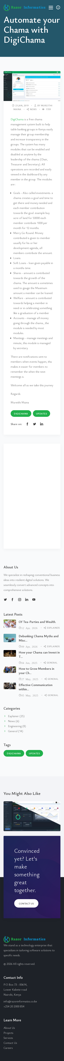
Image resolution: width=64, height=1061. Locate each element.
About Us (9, 1028)
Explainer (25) (16, 716)
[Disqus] (32, 495)
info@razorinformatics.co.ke (20, 1001)
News (33, 109)
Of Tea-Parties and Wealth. (37, 622)
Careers (8, 1048)
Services (8, 1038)
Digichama (21, 413)
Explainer (53, 627)
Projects (8, 1033)
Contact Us (26, 903)
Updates (41, 413)
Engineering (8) (17, 726)
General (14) (15, 731)
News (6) (13, 721)
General (52, 662)
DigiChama (17, 119)
